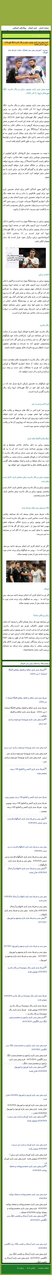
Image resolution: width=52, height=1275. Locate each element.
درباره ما (20, 1268)
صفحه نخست (43, 1268)
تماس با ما (31, 1268)
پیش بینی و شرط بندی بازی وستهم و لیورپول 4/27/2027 (25, 946)
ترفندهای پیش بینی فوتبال (30, 663)
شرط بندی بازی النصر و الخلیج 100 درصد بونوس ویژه (26, 797)
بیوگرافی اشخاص (19, 28)
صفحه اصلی (44, 28)
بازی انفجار (32, 28)
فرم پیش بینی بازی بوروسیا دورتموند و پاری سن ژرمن (25, 748)
